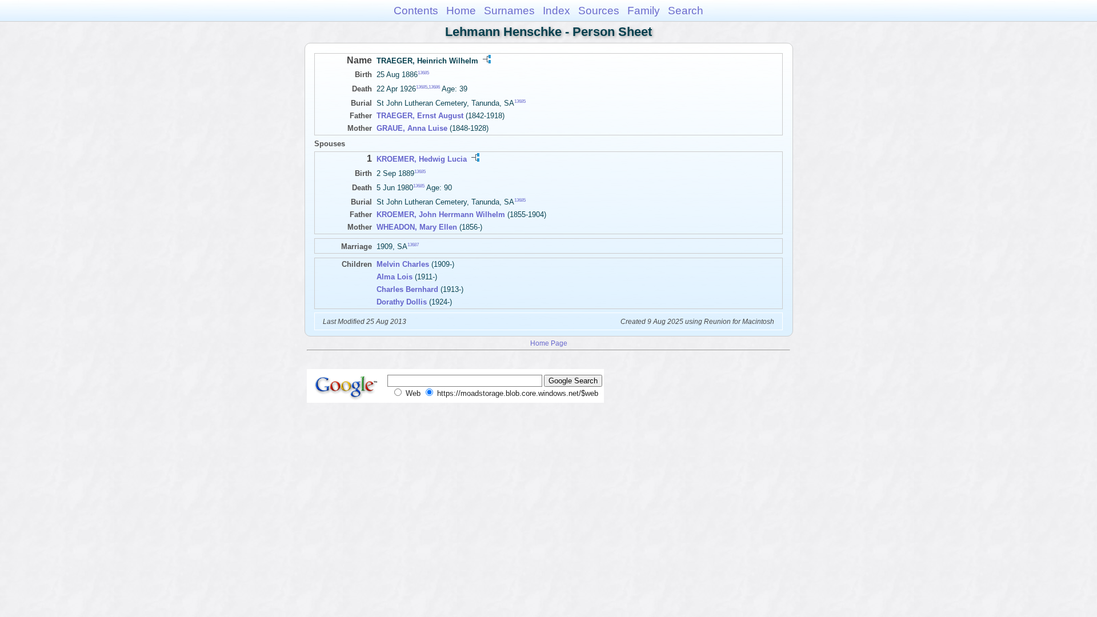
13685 (423, 72)
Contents (416, 11)
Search (685, 11)
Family (643, 11)
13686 (434, 87)
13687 (413, 244)
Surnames (509, 11)
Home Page (548, 343)
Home (461, 11)
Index (556, 11)
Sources (598, 11)
